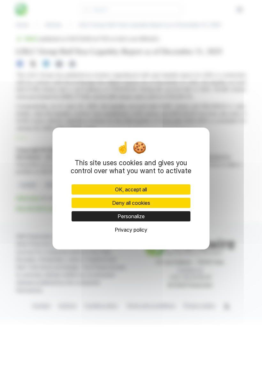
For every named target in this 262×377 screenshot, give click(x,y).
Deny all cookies (131, 203)
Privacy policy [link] (131, 230)
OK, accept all (131, 189)
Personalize (131, 216)
